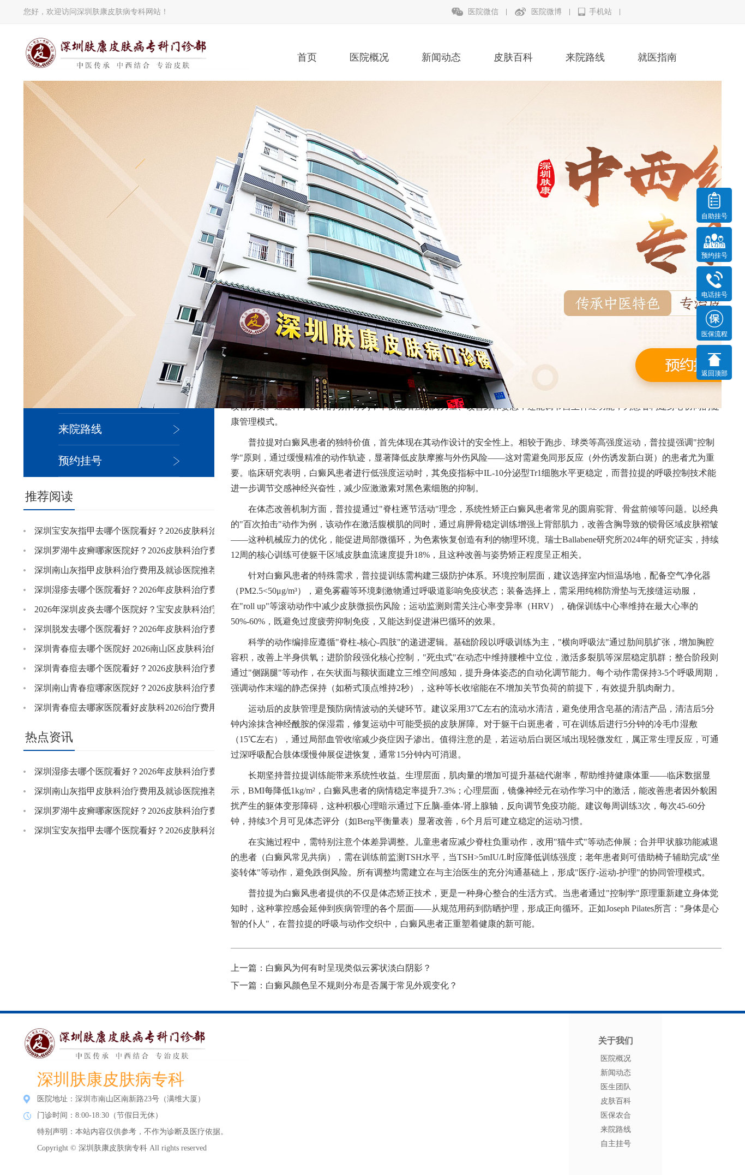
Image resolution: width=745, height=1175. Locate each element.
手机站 (600, 12)
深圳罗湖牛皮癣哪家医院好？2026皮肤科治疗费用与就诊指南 (152, 550)
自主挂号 (615, 1144)
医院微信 (483, 12)
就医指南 (657, 57)
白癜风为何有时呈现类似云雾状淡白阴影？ (348, 968)
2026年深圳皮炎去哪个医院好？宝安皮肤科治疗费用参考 (143, 609)
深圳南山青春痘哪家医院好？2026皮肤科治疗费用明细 (139, 688)
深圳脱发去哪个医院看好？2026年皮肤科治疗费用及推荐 (143, 629)
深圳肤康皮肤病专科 (110, 1079)
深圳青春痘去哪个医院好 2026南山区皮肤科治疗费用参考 (144, 648)
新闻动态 (441, 57)
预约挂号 (80, 461)
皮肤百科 (513, 57)
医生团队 (615, 1087)
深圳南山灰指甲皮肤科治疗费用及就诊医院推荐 (126, 570)
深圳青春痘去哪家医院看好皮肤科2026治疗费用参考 (134, 707)
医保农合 (615, 1115)
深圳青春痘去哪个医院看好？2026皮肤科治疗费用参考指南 (147, 668)
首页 (307, 57)
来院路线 (585, 57)
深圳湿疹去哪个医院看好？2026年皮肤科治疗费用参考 (139, 589)
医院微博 (546, 12)
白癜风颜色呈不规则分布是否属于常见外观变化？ (362, 985)
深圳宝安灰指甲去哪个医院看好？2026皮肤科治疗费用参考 (147, 530)
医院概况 (369, 57)
